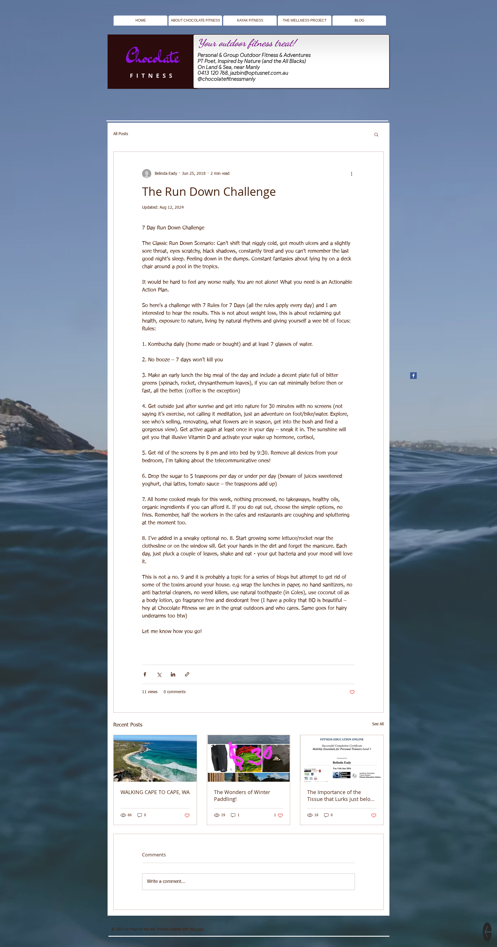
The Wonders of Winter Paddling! (242, 795)
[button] (376, 134)
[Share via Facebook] (145, 674)
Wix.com (197, 929)
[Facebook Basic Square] (413, 375)
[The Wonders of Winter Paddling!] (248, 758)
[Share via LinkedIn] (173, 674)
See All (378, 724)
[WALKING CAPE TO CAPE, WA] (155, 758)
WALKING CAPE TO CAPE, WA (155, 792)
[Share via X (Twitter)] (159, 674)
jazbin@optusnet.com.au (259, 73)
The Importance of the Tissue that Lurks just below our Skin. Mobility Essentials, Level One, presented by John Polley (341, 795)
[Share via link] (187, 674)
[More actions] (351, 173)
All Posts (120, 134)
